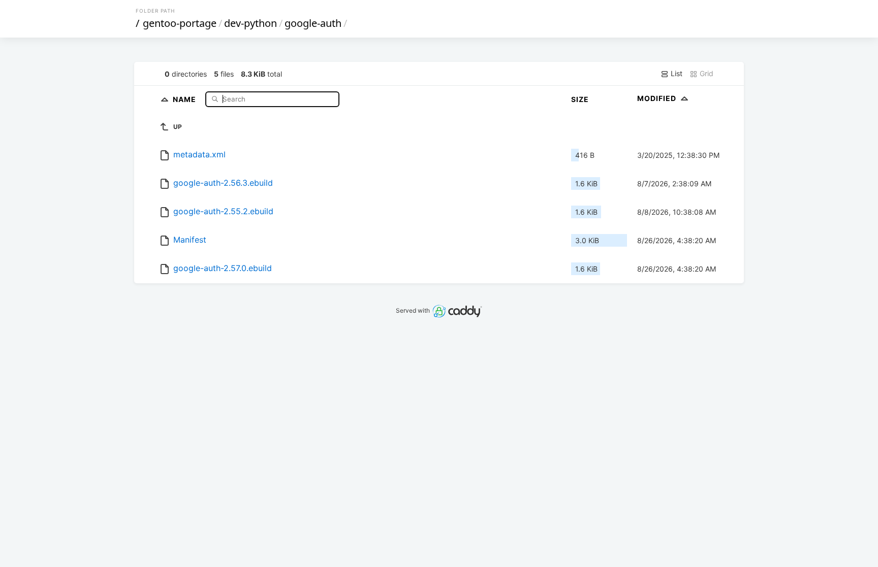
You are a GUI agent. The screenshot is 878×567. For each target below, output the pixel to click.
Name (185, 98)
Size (580, 99)
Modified (657, 98)
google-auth (313, 23)
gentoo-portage (179, 23)
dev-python (250, 23)
